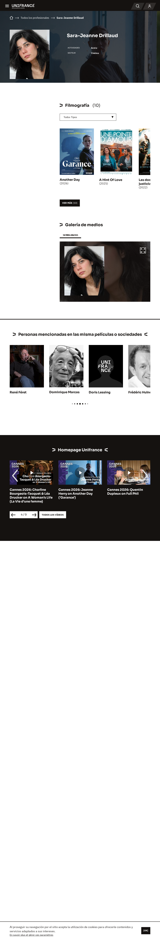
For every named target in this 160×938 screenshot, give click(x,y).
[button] (143, 251)
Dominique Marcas (64, 392)
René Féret (18, 392)
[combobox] (88, 117)
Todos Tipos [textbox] (70, 117)
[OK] (145, 930)
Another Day (70, 180)
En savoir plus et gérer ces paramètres (31, 934)
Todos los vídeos (53, 514)
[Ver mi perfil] (149, 6)
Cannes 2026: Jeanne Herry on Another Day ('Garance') (75, 494)
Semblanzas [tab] (70, 235)
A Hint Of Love (110, 180)
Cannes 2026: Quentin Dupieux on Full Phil (125, 492)
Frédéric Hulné (139, 392)
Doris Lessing (99, 392)
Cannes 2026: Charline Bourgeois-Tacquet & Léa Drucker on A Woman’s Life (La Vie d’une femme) (31, 495)
